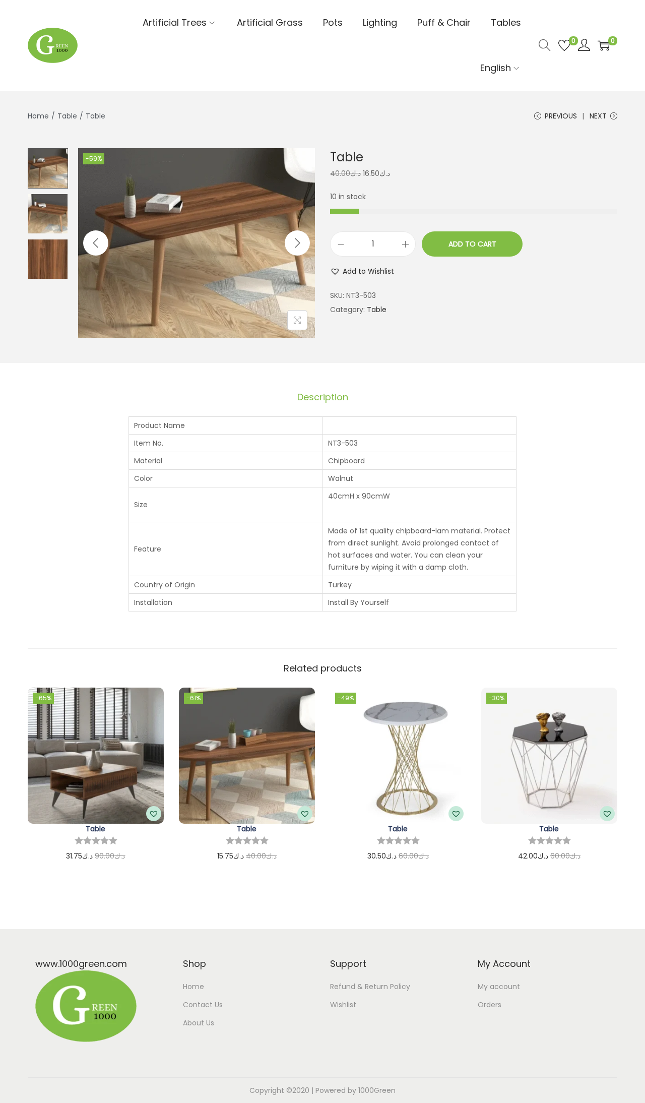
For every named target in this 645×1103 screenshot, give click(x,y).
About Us (198, 1023)
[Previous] (95, 243)
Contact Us (203, 1005)
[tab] (322, 397)
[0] (564, 45)
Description (322, 397)
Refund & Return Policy (370, 987)
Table (67, 116)
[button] (362, 271)
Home (38, 116)
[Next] (297, 243)
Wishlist (343, 1005)
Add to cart (472, 244)
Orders (489, 1005)
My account (499, 987)
